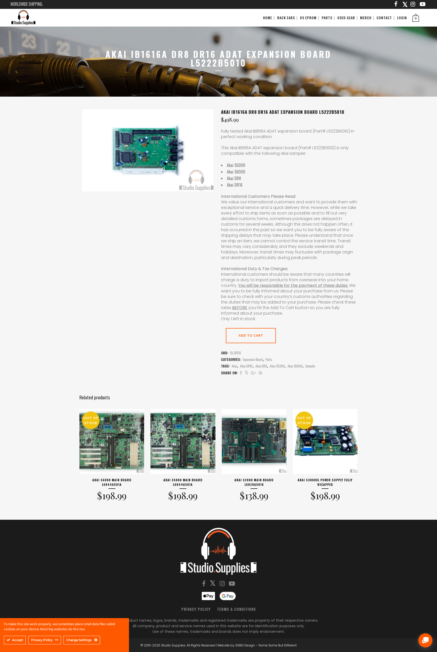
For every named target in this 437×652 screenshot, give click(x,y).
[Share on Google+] (253, 373)
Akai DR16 (246, 365)
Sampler (310, 365)
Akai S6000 (295, 365)
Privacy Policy (196, 609)
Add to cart (251, 335)
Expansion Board (253, 359)
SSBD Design (245, 645)
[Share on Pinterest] (260, 373)
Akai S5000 (277, 365)
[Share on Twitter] (246, 373)
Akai (234, 365)
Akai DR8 (261, 365)
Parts (269, 359)
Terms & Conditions (236, 609)
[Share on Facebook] (241, 373)
